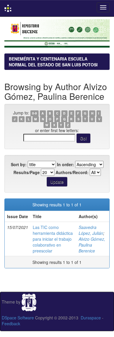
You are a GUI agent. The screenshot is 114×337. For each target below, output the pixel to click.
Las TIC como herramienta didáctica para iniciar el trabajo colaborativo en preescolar (53, 239)
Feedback (11, 323)
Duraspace (91, 318)
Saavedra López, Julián (91, 230)
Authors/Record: (72, 172)
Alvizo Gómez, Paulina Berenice (92, 245)
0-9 (34, 113)
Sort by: (19, 164)
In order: (65, 164)
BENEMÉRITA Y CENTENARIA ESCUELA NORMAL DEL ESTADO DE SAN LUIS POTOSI (53, 62)
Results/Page (26, 172)
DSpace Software (18, 318)
